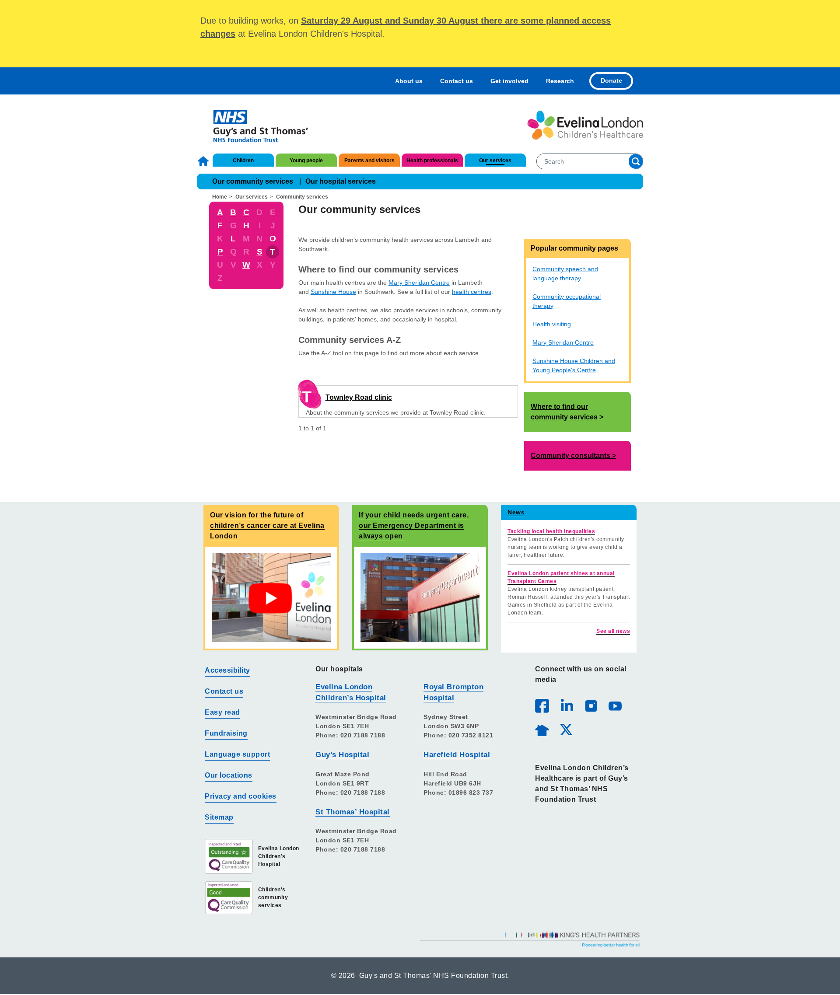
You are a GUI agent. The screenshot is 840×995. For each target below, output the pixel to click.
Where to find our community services (564, 412)
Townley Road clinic (359, 397)
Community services (302, 197)
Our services (495, 160)
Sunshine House (333, 291)
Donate (611, 80)
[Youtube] (614, 705)
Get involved (509, 80)
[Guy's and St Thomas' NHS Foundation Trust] (255, 125)
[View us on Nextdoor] (541, 729)
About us (409, 80)
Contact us (456, 80)
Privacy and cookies (240, 796)
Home (204, 161)
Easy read (222, 712)
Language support (237, 754)
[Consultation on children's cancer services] (271, 597)
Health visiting (551, 324)
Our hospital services (340, 181)
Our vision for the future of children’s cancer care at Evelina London (267, 525)
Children (243, 160)
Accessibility (227, 670)
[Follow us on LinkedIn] (566, 705)
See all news (613, 631)
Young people (306, 160)
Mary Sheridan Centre (419, 282)
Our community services (252, 181)
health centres (471, 291)
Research (560, 80)
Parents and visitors (369, 160)
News (516, 512)
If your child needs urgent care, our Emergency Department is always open (414, 525)
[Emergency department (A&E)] (420, 597)
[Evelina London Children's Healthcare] (585, 125)
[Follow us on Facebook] (542, 706)
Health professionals (432, 160)
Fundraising (226, 733)
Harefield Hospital (457, 755)
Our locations (228, 775)
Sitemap (219, 817)
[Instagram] (590, 705)
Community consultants (570, 455)
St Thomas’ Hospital (352, 812)
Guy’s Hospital (342, 755)
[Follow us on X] (565, 729)
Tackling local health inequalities (551, 531)
